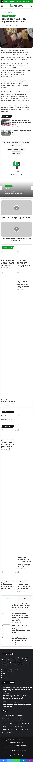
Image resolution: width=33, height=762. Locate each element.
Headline (9, 12)
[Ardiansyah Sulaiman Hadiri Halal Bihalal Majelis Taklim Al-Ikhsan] (6, 122)
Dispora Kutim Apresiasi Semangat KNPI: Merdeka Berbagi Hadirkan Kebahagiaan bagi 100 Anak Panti (21, 628)
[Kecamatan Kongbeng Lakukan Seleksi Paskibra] (6, 133)
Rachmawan (17, 146)
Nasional (12, 15)
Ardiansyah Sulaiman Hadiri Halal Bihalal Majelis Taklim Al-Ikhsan (21, 122)
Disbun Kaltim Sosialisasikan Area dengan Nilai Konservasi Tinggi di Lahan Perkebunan (23, 264)
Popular (8, 598)
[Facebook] (14, 175)
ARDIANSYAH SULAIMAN (8, 715)
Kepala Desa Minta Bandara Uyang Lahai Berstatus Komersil (8, 401)
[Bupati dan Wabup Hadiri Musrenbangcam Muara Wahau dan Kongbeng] (24, 276)
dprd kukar (23, 721)
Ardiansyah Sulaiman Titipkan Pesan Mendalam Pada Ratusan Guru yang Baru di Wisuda (8, 584)
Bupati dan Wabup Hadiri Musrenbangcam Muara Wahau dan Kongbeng (23, 285)
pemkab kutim (5, 729)
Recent (25, 598)
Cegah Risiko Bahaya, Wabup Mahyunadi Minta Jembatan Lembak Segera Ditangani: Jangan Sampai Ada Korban (21, 606)
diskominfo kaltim (6, 718)
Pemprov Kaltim (24, 729)
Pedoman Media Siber (13, 750)
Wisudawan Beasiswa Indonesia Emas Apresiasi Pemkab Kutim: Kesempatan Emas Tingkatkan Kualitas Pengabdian (8, 443)
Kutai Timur (8, 185)
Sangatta (9, 732)
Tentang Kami (9, 745)
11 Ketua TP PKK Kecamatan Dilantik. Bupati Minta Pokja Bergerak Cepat (14, 192)
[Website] (12, 175)
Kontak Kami (23, 750)
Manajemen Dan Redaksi (20, 745)
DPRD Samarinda (14, 723)
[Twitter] (16, 175)
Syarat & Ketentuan (25, 748)
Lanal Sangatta (18, 726)
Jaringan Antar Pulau (11, 142)
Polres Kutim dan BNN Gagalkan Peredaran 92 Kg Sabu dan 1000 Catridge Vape (8, 263)
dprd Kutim (4, 723)
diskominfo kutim (6, 721)
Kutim (11, 726)
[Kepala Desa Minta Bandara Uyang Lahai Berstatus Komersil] (8, 335)
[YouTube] (19, 175)
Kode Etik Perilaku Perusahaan (11, 748)
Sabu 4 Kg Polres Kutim (16, 149)
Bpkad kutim (20, 715)
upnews (6, 25)
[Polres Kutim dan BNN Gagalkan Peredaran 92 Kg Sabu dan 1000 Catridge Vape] (8, 255)
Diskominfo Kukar (17, 718)
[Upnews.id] (16, 5)
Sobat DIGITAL (19, 742)
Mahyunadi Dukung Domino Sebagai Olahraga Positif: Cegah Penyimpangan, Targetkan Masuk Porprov (24, 585)
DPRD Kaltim (16, 721)
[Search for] (31, 6)
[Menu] (2, 6)
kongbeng (25, 142)
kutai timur (4, 726)
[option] (16, 188)
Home (4, 12)
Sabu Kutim (16, 153)
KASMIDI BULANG (24, 723)
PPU (3, 732)
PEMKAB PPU (14, 729)
